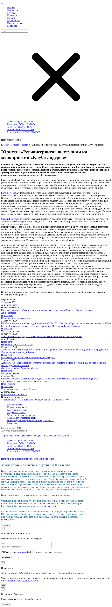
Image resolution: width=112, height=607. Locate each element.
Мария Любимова (10, 219)
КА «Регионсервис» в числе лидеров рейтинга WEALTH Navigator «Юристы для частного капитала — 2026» (56, 323)
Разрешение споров (11, 357)
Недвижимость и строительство (17, 344)
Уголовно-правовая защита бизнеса (18, 389)
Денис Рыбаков (8, 313)
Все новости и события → (14, 394)
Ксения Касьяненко (11, 326)
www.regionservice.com (68, 489)
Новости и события (20, 144)
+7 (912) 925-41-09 (24, 129)
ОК (3, 586)
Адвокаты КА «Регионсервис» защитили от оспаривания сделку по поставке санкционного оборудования (54, 349)
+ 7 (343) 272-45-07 (30, 132)
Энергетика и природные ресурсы (38, 357)
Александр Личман (25, 352)
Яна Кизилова (8, 352)
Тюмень (11, 129)
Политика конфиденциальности (17, 459)
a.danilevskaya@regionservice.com (36, 435)
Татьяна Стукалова (30, 326)
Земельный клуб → (62, 399)
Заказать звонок (61, 435)
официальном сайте (48, 506)
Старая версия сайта (44, 459)
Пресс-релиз (7, 315)
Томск (10, 127)
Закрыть (6, 525)
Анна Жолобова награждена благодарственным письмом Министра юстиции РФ (41, 336)
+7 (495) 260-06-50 (24, 121)
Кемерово (12, 124)
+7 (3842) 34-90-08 (26, 124)
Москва (11, 121)
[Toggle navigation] (2, 3)
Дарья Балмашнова (72, 326)
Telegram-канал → (10, 399)
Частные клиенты (10, 331)
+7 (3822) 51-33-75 (23, 127)
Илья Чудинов (8, 384)
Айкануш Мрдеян (29, 368)
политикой (22, 552)
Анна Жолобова (9, 245)
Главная (5, 144)
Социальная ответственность (15, 318)
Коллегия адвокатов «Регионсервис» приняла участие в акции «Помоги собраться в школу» (47, 310)
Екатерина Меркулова (52, 326)
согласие (36, 578)
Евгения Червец (9, 193)
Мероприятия (8, 299)
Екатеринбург (14, 132)
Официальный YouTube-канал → (36, 399)
